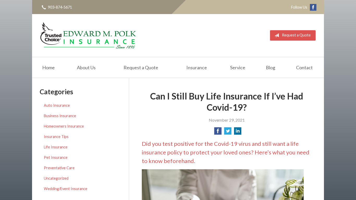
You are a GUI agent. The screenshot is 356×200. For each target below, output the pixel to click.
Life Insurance (55, 147)
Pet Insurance (55, 157)
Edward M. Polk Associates (88, 35)
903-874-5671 (60, 7)
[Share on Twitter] (227, 132)
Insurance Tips (56, 136)
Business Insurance (60, 116)
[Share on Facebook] (218, 132)
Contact (304, 67)
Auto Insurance (57, 105)
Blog (270, 67)
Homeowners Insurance (64, 126)
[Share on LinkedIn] (237, 132)
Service (237, 67)
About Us (86, 67)
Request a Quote (296, 35)
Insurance (196, 67)
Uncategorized (56, 178)
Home (48, 67)
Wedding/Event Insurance (65, 188)
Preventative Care (59, 168)
